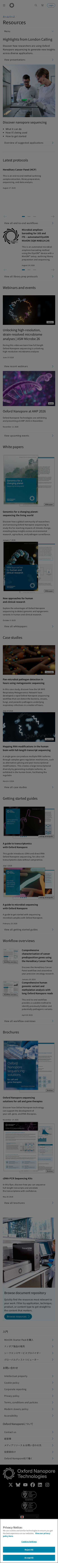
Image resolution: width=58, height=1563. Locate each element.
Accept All (28, 1557)
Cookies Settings (29, 1541)
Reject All (29, 1549)
